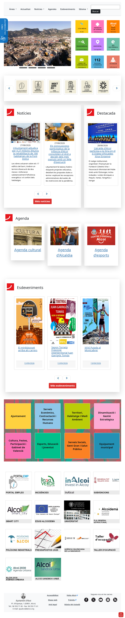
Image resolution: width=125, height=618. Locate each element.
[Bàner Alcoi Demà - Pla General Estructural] (106, 511)
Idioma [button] (82, 9)
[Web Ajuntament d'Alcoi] (23, 597)
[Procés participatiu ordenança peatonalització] (38, 87)
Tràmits (71, 600)
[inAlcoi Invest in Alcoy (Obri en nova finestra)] (78, 483)
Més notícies (42, 201)
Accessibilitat (52, 595)
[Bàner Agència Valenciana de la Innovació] (77, 540)
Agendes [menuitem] (52, 9)
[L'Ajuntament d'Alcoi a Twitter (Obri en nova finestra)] (94, 600)
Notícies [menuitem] (38, 9)
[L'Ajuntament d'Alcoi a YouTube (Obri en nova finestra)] (101, 600)
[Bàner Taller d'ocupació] (106, 540)
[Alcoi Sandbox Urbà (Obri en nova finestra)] (49, 569)
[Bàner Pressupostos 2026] (48, 540)
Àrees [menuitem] (12, 9)
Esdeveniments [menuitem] (67, 9)
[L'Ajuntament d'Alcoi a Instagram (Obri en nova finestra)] (109, 600)
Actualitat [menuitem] (25, 9)
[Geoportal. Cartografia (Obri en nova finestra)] (97, 46)
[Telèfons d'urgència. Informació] (97, 62)
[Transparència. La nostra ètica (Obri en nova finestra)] (81, 45)
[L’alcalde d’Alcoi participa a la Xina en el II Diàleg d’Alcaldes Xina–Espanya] (102, 152)
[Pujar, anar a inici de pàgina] (121, 614)
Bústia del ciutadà (72, 604)
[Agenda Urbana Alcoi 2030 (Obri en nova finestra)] (103, 88)
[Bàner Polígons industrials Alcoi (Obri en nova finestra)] (19, 540)
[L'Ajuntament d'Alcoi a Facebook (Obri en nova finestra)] (87, 600)
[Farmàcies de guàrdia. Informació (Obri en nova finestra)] (97, 28)
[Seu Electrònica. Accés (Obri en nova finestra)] (113, 46)
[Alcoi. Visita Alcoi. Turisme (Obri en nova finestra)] (113, 28)
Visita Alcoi (71, 595)
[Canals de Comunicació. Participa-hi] (81, 62)
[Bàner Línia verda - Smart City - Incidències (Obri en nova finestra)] (49, 483)
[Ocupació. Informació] (113, 62)
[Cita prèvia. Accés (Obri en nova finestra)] (81, 28)
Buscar (95, 11)
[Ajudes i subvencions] (87, 87)
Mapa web (52, 600)
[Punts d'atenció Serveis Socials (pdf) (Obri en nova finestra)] (21, 88)
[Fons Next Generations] (54, 87)
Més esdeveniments (62, 385)
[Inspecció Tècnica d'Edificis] (70, 87)
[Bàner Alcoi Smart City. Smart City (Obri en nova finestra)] (19, 511)
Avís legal (53, 604)
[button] (23, 67)
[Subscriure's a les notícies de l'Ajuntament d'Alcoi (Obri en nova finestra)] (116, 600)
